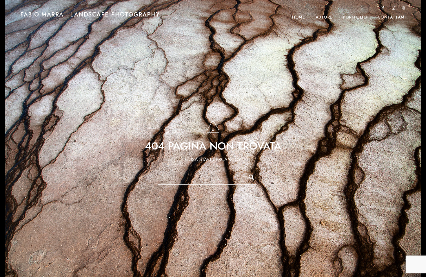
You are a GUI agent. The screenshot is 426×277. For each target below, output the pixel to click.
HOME (298, 17)
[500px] (404, 9)
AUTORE (324, 17)
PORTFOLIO (355, 17)
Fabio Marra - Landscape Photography (90, 14)
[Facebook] (383, 9)
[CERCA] (248, 176)
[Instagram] (393, 9)
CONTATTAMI (392, 17)
